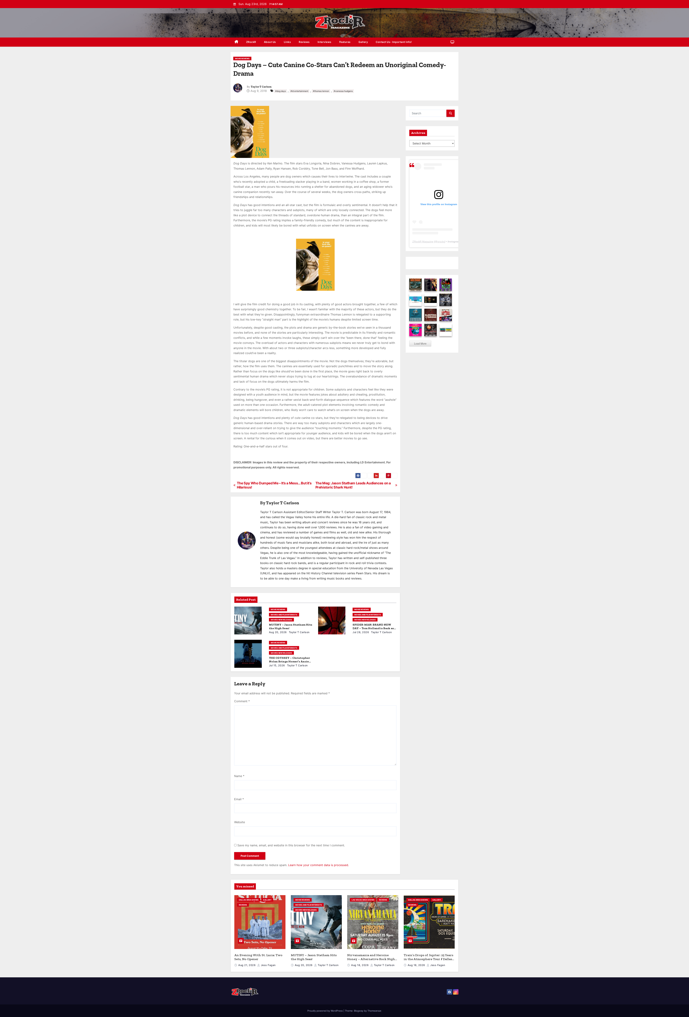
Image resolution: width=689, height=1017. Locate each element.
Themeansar (374, 1010)
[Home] (236, 42)
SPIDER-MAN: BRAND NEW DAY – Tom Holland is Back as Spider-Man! (373, 628)
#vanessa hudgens (343, 91)
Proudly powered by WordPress (325, 1010)
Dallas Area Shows (249, 900)
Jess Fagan (268, 965)
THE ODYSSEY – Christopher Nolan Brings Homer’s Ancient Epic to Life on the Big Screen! (290, 661)
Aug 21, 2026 (247, 965)
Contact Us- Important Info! (394, 41)
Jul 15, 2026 (277, 665)
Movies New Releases (281, 620)
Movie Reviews (242, 58)
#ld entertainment (299, 91)
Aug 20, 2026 (278, 632)
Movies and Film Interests (284, 615)
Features (345, 41)
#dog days (280, 91)
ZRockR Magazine (422, 241)
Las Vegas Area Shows (363, 900)
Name (239, 776)
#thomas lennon (321, 91)
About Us (270, 41)
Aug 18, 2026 (360, 965)
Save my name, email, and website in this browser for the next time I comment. (291, 845)
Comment (242, 701)
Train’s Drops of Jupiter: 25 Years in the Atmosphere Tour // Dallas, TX (428, 959)
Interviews (324, 41)
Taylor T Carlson (261, 86)
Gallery (363, 41)
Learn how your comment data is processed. (318, 865)
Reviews (304, 41)
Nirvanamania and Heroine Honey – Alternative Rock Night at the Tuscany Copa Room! (371, 959)
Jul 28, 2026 (361, 632)
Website (239, 822)
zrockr (440, 241)
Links (287, 41)
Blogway (358, 1010)
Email (239, 799)
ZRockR (251, 41)
